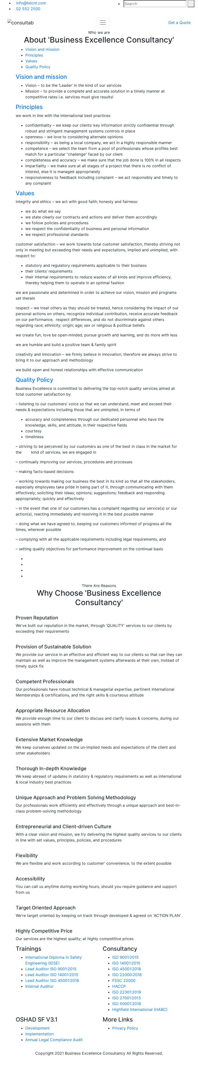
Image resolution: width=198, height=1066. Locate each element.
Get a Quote (179, 22)
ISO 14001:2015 (126, 963)
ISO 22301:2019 (126, 992)
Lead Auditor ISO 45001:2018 (52, 980)
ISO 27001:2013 (126, 997)
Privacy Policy (125, 1028)
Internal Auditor (39, 986)
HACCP (119, 986)
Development (37, 1028)
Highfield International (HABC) (140, 1009)
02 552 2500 (28, 8)
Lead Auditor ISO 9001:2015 (51, 968)
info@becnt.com (31, 2)
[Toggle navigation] (103, 22)
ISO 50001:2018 (126, 1003)
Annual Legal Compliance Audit (54, 1039)
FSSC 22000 (123, 980)
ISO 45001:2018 (126, 968)
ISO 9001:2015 (125, 957)
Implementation (39, 1033)
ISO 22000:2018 (127, 974)
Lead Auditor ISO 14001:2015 (51, 974)
